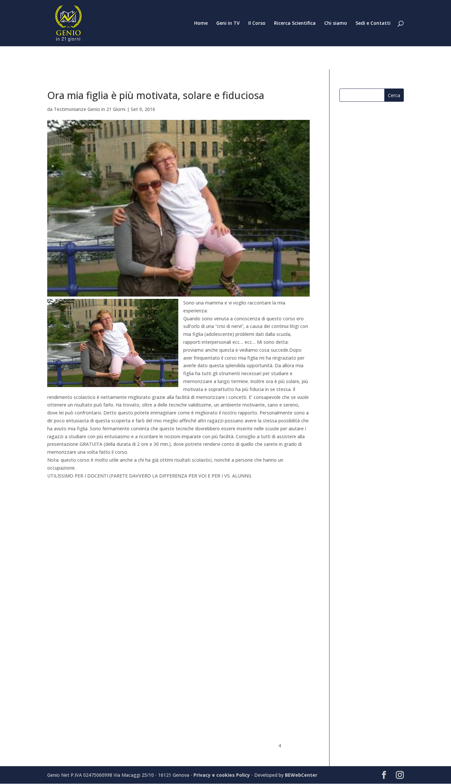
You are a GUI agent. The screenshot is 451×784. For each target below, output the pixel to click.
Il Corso (256, 23)
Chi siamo (335, 23)
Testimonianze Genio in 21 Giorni (89, 109)
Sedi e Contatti (373, 23)
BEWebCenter (301, 775)
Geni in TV (228, 23)
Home (201, 23)
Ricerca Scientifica (295, 23)
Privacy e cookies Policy (222, 775)
